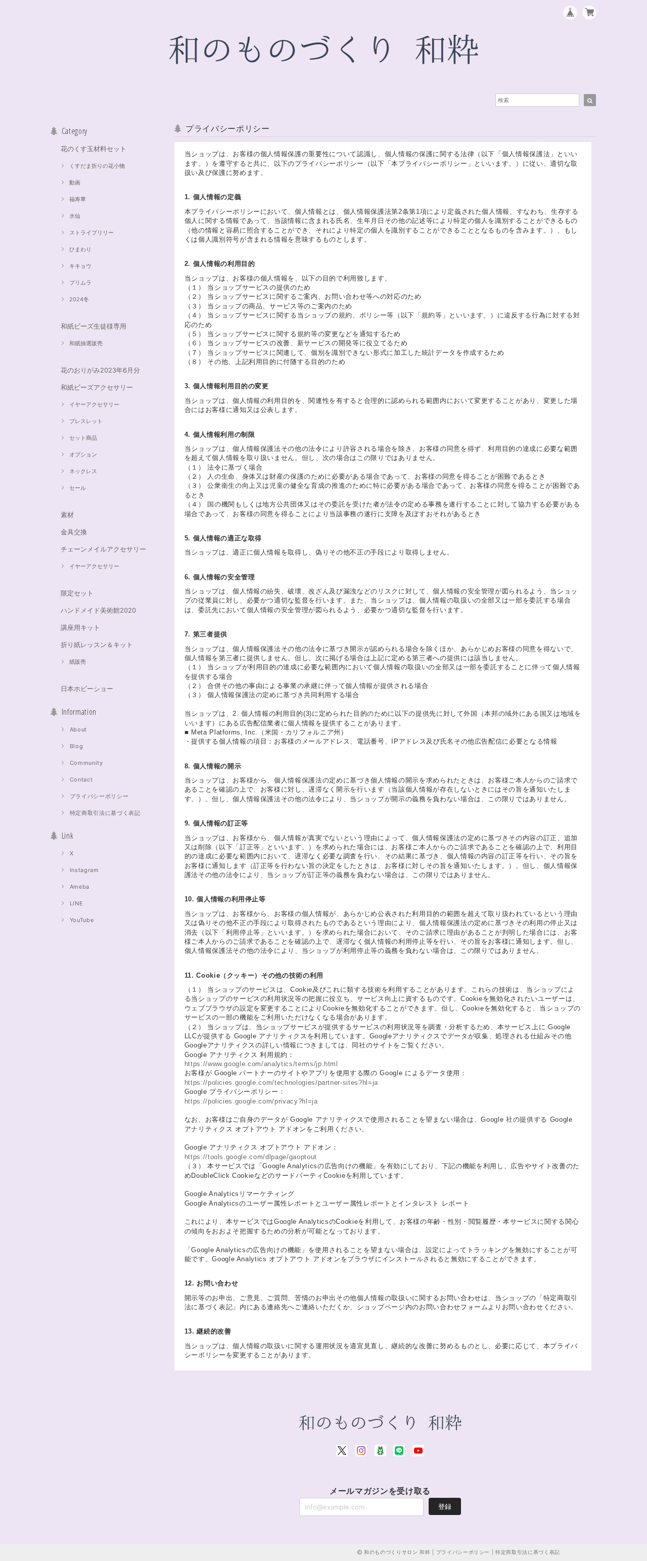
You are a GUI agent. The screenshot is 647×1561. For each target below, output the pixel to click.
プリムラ (80, 282)
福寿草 (77, 199)
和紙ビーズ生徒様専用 (93, 326)
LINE (76, 903)
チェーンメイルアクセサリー (103, 549)
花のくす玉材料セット (93, 149)
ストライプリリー (91, 232)
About (78, 729)
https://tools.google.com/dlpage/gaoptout (250, 1157)
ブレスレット (86, 421)
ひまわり (80, 249)
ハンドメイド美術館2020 (98, 610)
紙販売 (77, 661)
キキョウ (80, 265)
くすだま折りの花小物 (97, 165)
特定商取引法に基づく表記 (105, 812)
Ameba (79, 886)
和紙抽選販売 (86, 343)
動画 (74, 182)
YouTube (82, 920)
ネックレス (83, 471)
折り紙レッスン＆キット (97, 644)
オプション (83, 454)
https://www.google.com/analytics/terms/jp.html (261, 1064)
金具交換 (74, 532)
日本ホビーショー (87, 688)
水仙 (74, 215)
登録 (444, 1506)
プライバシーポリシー (99, 796)
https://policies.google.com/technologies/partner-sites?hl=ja (281, 1082)
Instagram (84, 870)
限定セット (77, 593)
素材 (67, 515)
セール (77, 487)
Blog (76, 746)
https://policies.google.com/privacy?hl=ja (251, 1101)
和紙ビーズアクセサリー (97, 387)
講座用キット (80, 627)
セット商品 (83, 437)
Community (86, 762)
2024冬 (79, 299)
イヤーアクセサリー (94, 404)
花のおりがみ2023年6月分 (100, 370)
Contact (81, 779)
